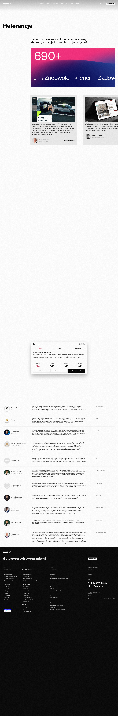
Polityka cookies (95, 618)
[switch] (52, 366)
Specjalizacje (53, 602)
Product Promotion (26, 584)
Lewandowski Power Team (56, 590)
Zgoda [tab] (40, 348)
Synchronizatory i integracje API (30, 580)
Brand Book (7, 599)
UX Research (7, 586)
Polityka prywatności (88, 618)
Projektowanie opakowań (10, 602)
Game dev (52, 574)
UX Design (6, 588)
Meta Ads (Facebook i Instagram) (30, 591)
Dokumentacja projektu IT (10, 572)
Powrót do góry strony (109, 598)
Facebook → (91, 569)
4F (50, 586)
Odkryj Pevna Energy (69, 140)
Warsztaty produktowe (9, 580)
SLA (24, 609)
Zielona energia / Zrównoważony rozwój (59, 578)
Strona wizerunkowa (27, 574)
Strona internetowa (27, 572)
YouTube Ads (26, 593)
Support (24, 604)
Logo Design (7, 595)
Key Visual (6, 597)
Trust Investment (54, 597)
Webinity (25, 607)
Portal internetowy (27, 578)
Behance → (90, 572)
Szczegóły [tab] (59, 348)
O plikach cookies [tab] (77, 348)
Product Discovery (7, 569)
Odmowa (41, 370)
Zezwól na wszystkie (76, 370)
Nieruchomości (53, 569)
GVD (51, 595)
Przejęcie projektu (27, 611)
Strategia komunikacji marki (10, 576)
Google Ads (26, 588)
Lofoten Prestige (54, 593)
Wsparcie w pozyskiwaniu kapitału (58, 609)
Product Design (6, 584)
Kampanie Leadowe (27, 597)
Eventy (51, 576)
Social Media (26, 586)
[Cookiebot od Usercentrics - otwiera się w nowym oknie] (80, 344)
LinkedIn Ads (26, 595)
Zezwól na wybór (59, 370)
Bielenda (52, 588)
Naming (6, 593)
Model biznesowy (8, 574)
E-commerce (26, 576)
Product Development (27, 569)
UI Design (6, 591)
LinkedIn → (90, 574)
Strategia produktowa (9, 578)
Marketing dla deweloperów (56, 605)
